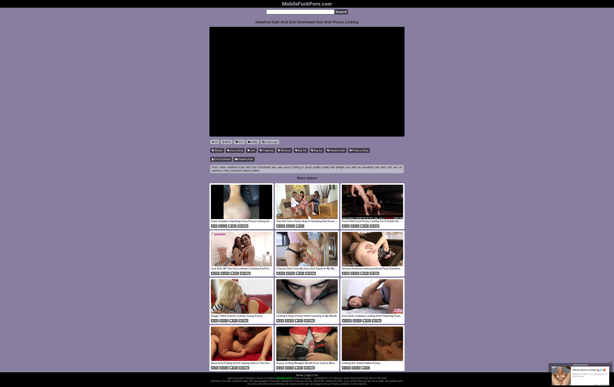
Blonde (218, 150)
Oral (252, 150)
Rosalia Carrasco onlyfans (261, 378)
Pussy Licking (360, 150)
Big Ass (318, 150)
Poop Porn (368, 378)
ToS (315, 375)
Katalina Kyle (337, 150)
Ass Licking (236, 150)
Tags (308, 375)
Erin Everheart (221, 159)
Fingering (267, 150)
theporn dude (341, 378)
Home (299, 375)
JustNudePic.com (324, 378)
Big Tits (302, 150)
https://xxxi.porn (236, 378)
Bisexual (285, 150)
